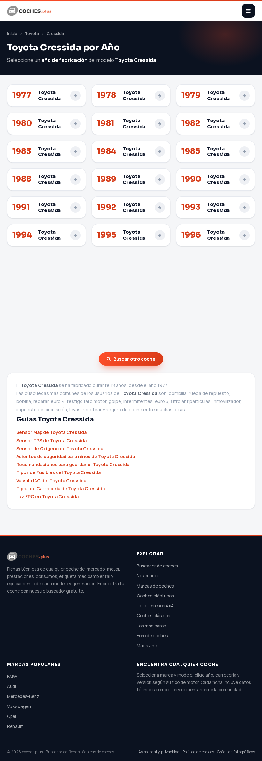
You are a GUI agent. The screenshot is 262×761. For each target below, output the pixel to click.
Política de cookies (198, 752)
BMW (12, 676)
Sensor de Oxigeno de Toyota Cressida (59, 448)
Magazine (147, 645)
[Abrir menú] (248, 11)
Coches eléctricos (155, 596)
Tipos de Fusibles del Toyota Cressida (58, 472)
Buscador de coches (157, 566)
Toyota (32, 33)
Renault (15, 726)
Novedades (148, 576)
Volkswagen (19, 706)
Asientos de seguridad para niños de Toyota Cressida (75, 456)
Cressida (55, 33)
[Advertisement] (131, 299)
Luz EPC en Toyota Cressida (47, 497)
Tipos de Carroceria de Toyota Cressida (60, 489)
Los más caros (151, 626)
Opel (11, 716)
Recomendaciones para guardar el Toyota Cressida (72, 464)
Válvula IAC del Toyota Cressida (51, 481)
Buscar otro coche (134, 359)
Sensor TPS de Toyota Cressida (51, 440)
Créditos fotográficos (236, 752)
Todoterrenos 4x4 (155, 606)
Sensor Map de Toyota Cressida (51, 432)
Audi (11, 686)
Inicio (12, 33)
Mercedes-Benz (23, 696)
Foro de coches (152, 636)
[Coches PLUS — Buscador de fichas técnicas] (29, 11)
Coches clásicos (153, 615)
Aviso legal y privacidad (159, 752)
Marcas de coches (155, 586)
